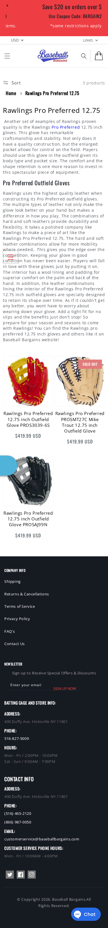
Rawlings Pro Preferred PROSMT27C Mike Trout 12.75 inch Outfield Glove (80, 422)
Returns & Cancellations (26, 594)
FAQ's (9, 631)
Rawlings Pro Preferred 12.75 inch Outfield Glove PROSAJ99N (28, 519)
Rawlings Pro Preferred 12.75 (52, 93)
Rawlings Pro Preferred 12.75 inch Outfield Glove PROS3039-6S (28, 419)
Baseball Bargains (68, 899)
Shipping (12, 581)
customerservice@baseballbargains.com (41, 839)
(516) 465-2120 (17, 813)
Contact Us (14, 643)
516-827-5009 (16, 738)
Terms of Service (19, 606)
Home (11, 93)
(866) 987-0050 (17, 822)
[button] (7, 56)
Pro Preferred (66, 127)
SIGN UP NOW (64, 688)
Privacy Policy (17, 618)
